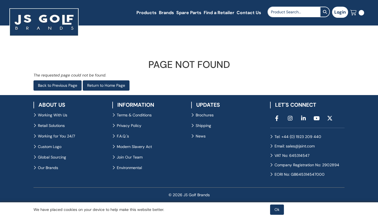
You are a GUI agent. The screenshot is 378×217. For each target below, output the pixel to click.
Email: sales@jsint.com (295, 146)
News (201, 136)
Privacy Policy (129, 125)
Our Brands (48, 167)
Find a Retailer (219, 13)
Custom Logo (49, 146)
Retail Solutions (51, 125)
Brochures (205, 115)
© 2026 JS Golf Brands (189, 194)
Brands (166, 13)
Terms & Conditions (134, 115)
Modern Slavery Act (134, 146)
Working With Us (52, 115)
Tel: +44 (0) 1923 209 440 (298, 136)
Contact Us (249, 13)
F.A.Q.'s (123, 136)
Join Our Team (130, 157)
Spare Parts (188, 13)
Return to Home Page (106, 85)
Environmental (129, 167)
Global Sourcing (52, 157)
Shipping (203, 125)
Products (146, 13)
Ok (277, 209)
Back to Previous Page (57, 85)
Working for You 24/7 (56, 136)
